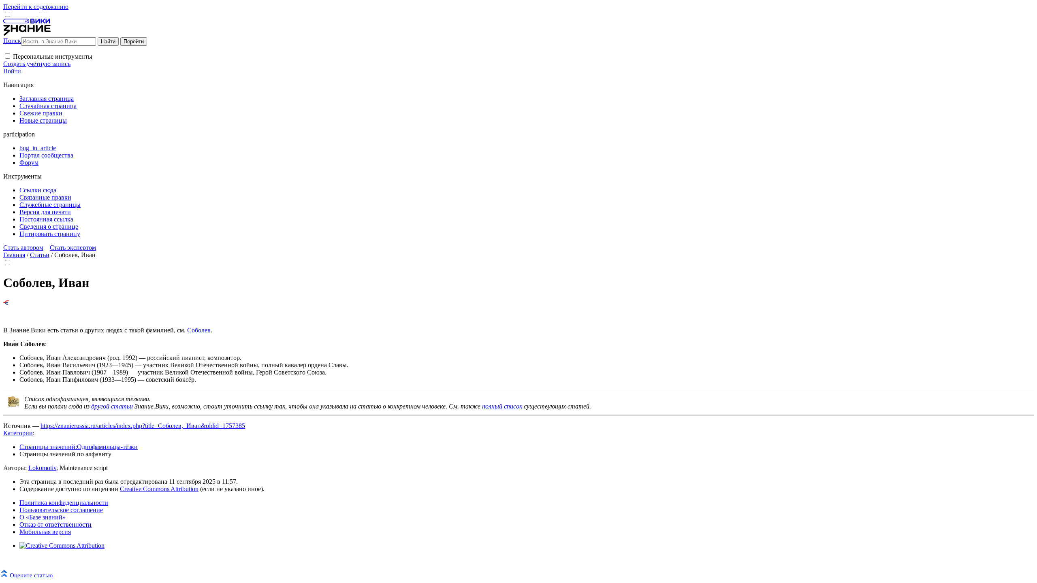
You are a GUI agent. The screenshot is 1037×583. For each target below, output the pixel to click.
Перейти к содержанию (35, 6)
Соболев (199, 330)
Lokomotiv (42, 467)
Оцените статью (31, 575)
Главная (14, 254)
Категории (18, 433)
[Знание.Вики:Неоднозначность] (14, 405)
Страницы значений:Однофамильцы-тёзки (78, 446)
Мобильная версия (45, 531)
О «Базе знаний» (42, 517)
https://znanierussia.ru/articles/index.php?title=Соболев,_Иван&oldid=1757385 (143, 425)
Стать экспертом (73, 247)
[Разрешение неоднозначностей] (6, 302)
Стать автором (23, 247)
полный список (502, 406)
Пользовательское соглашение (61, 509)
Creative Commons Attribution (159, 488)
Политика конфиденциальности (63, 502)
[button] (7, 56)
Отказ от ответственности (55, 524)
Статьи (39, 254)
